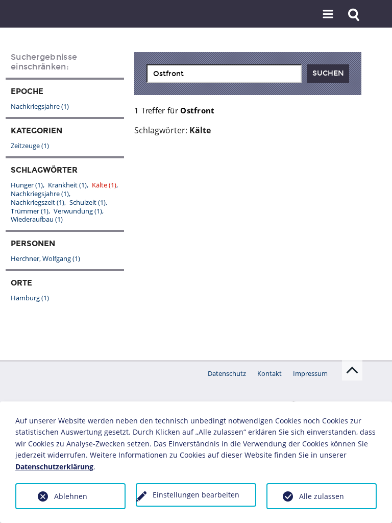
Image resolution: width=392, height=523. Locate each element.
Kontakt (269, 373)
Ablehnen (70, 496)
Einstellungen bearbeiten (196, 495)
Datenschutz (227, 373)
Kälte (104, 184)
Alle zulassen (321, 496)
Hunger (27, 184)
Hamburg (30, 297)
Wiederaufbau (37, 219)
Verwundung (78, 211)
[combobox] (224, 73)
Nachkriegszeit (37, 202)
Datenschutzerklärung (54, 466)
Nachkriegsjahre (40, 106)
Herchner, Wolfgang (45, 258)
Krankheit (67, 184)
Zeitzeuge (30, 145)
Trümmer (29, 211)
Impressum (310, 373)
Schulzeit (87, 202)
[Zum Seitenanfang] (352, 370)
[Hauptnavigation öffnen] (327, 15)
